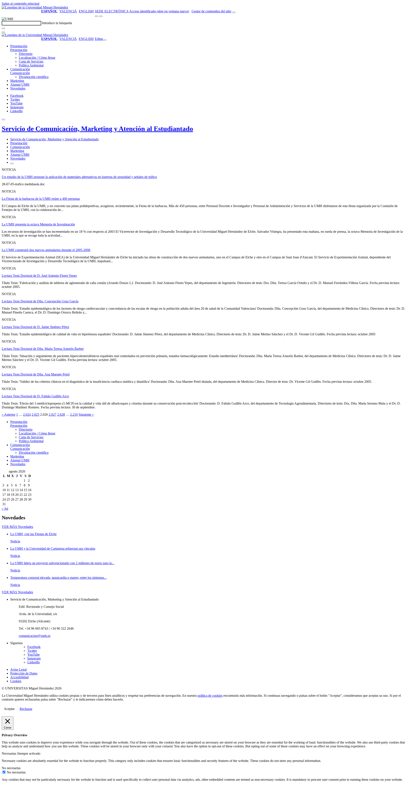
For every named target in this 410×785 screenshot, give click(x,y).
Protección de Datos (23, 673)
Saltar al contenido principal (20, 3)
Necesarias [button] (9, 753)
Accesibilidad (19, 677)
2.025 (35, 414)
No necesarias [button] (11, 768)
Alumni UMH (19, 84)
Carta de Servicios (31, 61)
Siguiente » (86, 414)
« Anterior (8, 414)
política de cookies (210, 695)
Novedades (17, 88)
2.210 (74, 414)
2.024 (27, 414)
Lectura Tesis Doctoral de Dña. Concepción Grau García (40, 301)
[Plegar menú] (104, 40)
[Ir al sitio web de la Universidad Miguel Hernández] (35, 7)
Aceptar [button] (9, 709)
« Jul (5, 508)
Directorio (25, 54)
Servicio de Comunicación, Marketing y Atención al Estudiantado (97, 129)
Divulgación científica (33, 77)
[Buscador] (234, 12)
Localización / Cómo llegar (37, 57)
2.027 (52, 414)
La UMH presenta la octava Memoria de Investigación (38, 224)
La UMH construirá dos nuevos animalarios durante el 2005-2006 (46, 250)
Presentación (18, 46)
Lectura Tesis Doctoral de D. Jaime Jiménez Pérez (35, 327)
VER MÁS (17, 527)
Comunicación (20, 69)
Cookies (15, 681)
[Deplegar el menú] (12, 163)
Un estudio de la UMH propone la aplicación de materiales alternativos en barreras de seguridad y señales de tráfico (79, 177)
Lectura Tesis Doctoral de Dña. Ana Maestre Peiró (36, 374)
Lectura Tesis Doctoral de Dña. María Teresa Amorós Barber (43, 349)
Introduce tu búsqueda (57, 23)
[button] (18, 50)
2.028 (61, 414)
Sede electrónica (112, 11)
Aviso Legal (18, 669)
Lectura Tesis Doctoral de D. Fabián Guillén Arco (35, 396)
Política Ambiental (31, 65)
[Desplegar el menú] (100, 16)
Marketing (17, 80)
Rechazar (26, 709)
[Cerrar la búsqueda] (3, 32)
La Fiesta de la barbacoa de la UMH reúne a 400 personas (41, 198)
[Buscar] (3, 28)
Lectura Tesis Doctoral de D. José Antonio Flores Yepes (39, 275)
